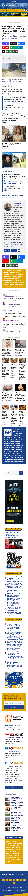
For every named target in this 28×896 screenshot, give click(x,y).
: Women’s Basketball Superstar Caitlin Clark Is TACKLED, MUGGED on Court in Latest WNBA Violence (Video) (14, 626)
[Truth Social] (3, 880)
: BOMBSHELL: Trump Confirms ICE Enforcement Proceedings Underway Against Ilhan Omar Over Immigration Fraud (15, 655)
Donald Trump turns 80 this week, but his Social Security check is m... (17, 804)
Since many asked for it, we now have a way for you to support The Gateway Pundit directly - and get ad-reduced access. (14, 446)
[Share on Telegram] (18, 47)
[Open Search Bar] (20, 10)
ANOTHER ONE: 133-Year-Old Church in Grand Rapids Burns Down (15, 609)
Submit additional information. (13, 195)
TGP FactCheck (11, 780)
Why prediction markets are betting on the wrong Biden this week (17, 824)
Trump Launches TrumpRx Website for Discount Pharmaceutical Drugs (17, 799)
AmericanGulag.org (14, 738)
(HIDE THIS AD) (17, 22)
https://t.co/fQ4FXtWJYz (14, 102)
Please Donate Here (14, 837)
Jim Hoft (17, 203)
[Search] (21, 473)
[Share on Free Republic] (3, 51)
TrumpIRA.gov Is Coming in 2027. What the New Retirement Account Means (17, 829)
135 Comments (12, 39)
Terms (10, 892)
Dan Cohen (9, 171)
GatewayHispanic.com (12, 725)
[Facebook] (14, 880)
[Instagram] (24, 880)
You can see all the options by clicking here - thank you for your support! (14, 460)
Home (5, 890)
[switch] (25, 10)
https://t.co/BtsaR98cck (13, 181)
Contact (17, 890)
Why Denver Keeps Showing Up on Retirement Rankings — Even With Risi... (16, 814)
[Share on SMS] (10, 51)
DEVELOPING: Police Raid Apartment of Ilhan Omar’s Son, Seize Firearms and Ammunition (15, 579)
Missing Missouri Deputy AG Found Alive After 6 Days (14, 614)
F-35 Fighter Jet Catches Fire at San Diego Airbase (16, 819)
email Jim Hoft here (16, 243)
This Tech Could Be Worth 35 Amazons (16, 808)
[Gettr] (7, 880)
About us (10, 890)
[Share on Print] (16, 51)
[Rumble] (17, 880)
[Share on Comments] (7, 51)
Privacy (23, 890)
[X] (10, 880)
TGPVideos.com (13, 751)
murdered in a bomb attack (12, 82)
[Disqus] (14, 313)
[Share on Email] (13, 51)
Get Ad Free (16, 892)
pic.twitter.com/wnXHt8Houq (14, 183)
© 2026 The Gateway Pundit (14, 887)
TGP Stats (14, 787)
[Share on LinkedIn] (21, 47)
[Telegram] (21, 880)
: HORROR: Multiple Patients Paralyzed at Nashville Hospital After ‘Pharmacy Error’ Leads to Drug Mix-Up (15, 664)
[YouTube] (14, 883)
